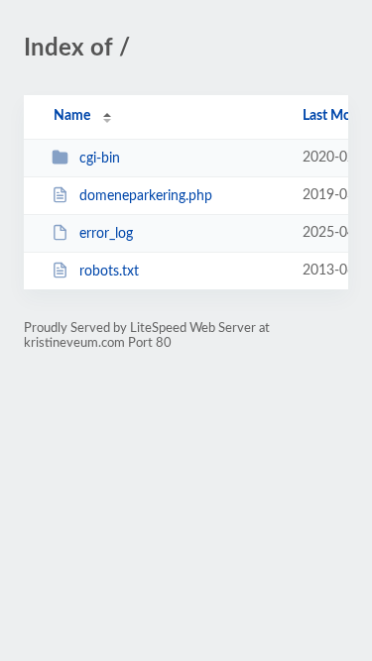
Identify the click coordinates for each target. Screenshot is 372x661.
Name (72, 116)
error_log (106, 234)
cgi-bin (99, 158)
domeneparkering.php (145, 196)
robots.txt (109, 271)
